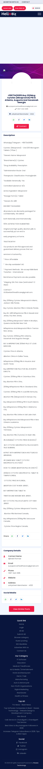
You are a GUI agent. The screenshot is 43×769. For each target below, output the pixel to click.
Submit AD (21, 634)
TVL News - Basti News (21, 705)
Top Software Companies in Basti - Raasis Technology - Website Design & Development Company (21, 710)
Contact (26, 2)
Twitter (22, 746)
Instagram (22, 749)
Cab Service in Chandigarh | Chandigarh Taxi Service (21, 721)
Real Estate (21, 693)
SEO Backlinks (21, 644)
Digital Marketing (21, 689)
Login (21, 627)
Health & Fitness (21, 696)
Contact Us (21, 651)
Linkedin (22, 753)
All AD (21, 631)
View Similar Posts (21, 609)
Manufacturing (21, 679)
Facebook (22, 742)
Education (21, 663)
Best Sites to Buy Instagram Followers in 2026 (21, 726)
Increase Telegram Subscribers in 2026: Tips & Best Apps (21, 732)
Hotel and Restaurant (21, 673)
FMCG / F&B (21, 676)
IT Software (21, 659)
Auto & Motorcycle (21, 683)
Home (21, 624)
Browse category (21, 637)
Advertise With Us (11, 2)
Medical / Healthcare (21, 666)
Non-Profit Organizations (21, 686)
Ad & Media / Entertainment (21, 669)
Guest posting (21, 641)
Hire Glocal (21, 716)
